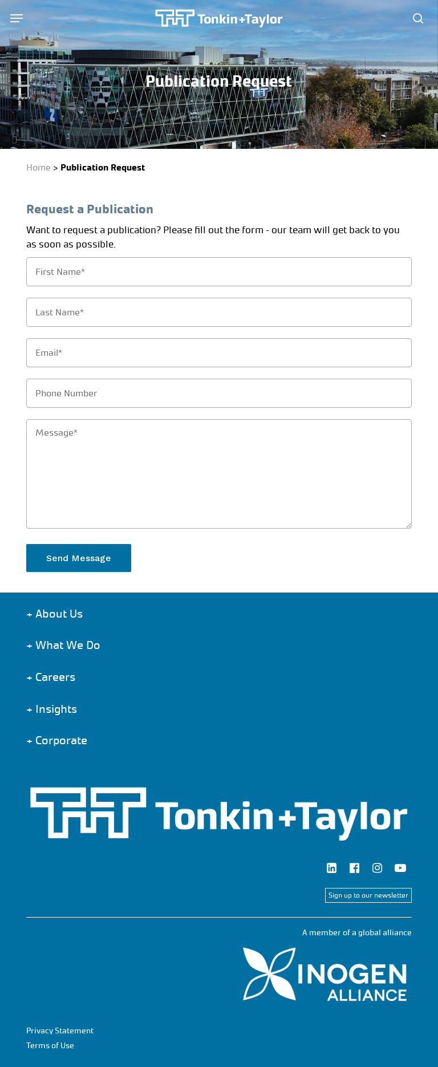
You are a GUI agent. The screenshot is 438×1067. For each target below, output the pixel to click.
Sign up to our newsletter (368, 895)
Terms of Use (50, 1045)
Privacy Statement (60, 1031)
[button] (16, 18)
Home (38, 167)
